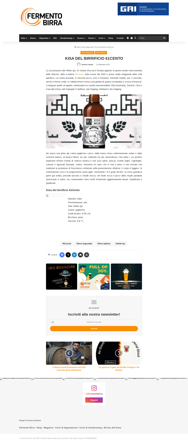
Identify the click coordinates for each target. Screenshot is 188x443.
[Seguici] (94, 389)
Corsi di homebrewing (90, 427)
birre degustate (85, 244)
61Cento (79, 74)
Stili (55, 38)
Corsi (101, 38)
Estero (33, 38)
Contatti (120, 38)
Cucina (80, 38)
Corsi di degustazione (66, 427)
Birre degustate (87, 47)
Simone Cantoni (87, 65)
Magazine (48, 427)
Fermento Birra (27, 427)
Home (78, 47)
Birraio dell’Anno (112, 427)
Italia (23, 38)
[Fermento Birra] (41, 17)
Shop (110, 38)
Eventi (91, 38)
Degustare (43, 38)
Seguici (94, 400)
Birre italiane (101, 53)
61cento (67, 244)
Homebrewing (66, 38)
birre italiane (104, 244)
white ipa (121, 244)
